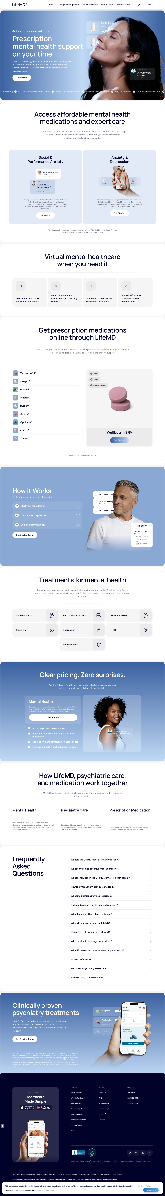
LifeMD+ (51, 4)
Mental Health (123, 4)
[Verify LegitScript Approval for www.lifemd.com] (92, 1152)
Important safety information (84, 455)
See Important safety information (104, 1179)
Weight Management (69, 4)
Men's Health (107, 4)
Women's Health (90, 4)
